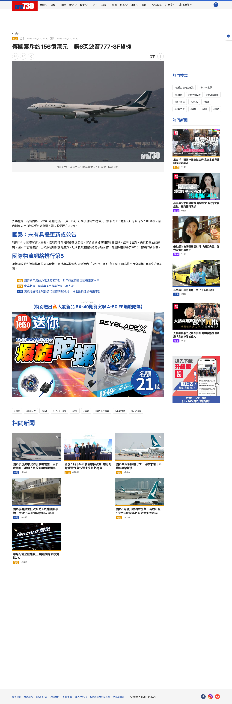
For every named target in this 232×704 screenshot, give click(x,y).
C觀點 (195, 101)
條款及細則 (118, 696)
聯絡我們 (55, 696)
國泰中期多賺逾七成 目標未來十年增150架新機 (138, 466)
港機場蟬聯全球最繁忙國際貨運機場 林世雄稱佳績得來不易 (62, 291)
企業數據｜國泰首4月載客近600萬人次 (49, 286)
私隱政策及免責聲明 (100, 696)
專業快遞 (120, 411)
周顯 (217, 109)
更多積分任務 (132, 684)
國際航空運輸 (102, 411)
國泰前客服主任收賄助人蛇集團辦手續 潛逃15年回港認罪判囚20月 (35, 511)
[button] (171, 5)
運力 (87, 411)
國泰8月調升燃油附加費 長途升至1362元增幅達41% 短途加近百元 (138, 511)
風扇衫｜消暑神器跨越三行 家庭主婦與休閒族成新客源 (196, 161)
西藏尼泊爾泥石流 (184, 87)
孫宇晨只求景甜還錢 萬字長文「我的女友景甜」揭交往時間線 (196, 205)
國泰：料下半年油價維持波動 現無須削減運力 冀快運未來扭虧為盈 (88, 466)
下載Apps (67, 696)
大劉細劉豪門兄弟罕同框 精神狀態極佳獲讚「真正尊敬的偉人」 (196, 335)
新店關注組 (213, 94)
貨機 (75, 411)
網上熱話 (180, 101)
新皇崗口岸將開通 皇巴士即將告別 (193, 290)
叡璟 (207, 101)
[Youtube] (217, 696)
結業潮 (179, 94)
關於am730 (42, 696)
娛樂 (176, 210)
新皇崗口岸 (195, 94)
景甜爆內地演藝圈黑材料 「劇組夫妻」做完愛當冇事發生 (196, 248)
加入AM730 (81, 696)
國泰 (17, 411)
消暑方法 (180, 109)
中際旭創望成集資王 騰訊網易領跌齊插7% (36, 556)
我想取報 (28, 696)
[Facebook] (203, 696)
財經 (15, 38)
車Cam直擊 (206, 87)
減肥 (205, 109)
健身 (194, 109)
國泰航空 (31, 411)
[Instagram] (210, 696)
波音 (45, 411)
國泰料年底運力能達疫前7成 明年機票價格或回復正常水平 (61, 280)
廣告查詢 (16, 696)
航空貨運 (136, 411)
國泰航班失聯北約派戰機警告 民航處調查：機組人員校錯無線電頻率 (35, 466)
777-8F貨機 (60, 411)
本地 (20, 291)
